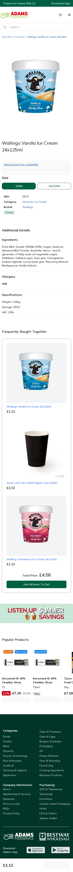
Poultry (7, 741)
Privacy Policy (11, 813)
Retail (42, 808)
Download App (60, 3)
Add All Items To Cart (36, 584)
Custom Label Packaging (54, 803)
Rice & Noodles (12, 760)
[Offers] (36, 613)
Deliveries (9, 799)
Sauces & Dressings (15, 756)
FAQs (6, 808)
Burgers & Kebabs (50, 741)
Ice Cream (19, 36)
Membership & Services (17, 794)
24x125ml (54, 186)
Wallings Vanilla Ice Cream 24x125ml (47, 36)
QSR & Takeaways (51, 789)
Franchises (45, 799)
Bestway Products (50, 775)
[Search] (5, 27)
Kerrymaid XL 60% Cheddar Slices (13, 680)
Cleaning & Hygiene (15, 770)
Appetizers (9, 775)
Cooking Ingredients (51, 770)
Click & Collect (48, 813)
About (6, 789)
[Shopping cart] (60, 14)
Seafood (8, 765)
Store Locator (11, 803)
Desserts (7, 36)
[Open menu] (69, 14)
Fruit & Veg (46, 765)
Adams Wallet (48, 818)
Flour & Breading (49, 760)
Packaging (46, 746)
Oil (41, 751)
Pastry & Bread (48, 756)
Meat (6, 746)
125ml (18, 186)
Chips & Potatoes (50, 731)
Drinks (6, 736)
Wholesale (46, 794)
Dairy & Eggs (47, 736)
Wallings (27, 207)
